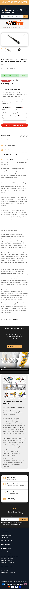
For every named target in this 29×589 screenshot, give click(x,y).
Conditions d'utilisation (7, 562)
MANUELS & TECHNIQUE (8, 572)
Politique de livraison (7, 558)
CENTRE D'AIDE (5, 570)
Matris (3, 57)
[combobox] (14, 16)
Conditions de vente (6, 560)
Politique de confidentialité (8, 554)
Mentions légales (6, 552)
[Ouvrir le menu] (26, 10)
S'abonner (23, 519)
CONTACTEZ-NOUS (14, 346)
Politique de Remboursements (9, 556)
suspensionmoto (10, 581)
